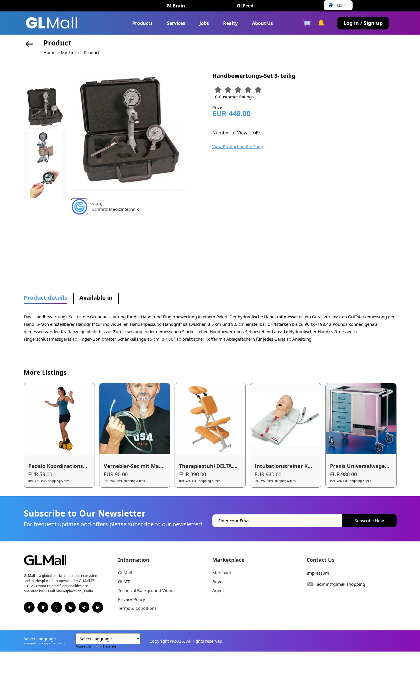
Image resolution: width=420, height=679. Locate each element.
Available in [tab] (96, 297)
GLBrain (176, 6)
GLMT (124, 581)
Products (142, 23)
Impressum (318, 573)
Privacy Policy (131, 599)
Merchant (221, 572)
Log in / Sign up (363, 22)
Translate (109, 646)
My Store (70, 52)
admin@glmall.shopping (341, 584)
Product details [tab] (45, 297)
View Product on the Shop (237, 146)
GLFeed (245, 6)
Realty (230, 23)
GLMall (125, 572)
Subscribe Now (369, 520)
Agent (218, 590)
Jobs (204, 23)
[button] (336, 5)
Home (49, 52)
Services (176, 23)
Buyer (218, 581)
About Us (262, 23)
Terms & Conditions (137, 608)
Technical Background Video (145, 590)
